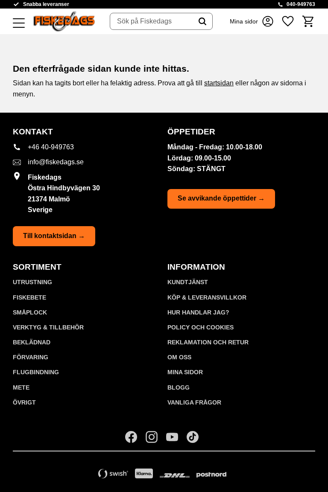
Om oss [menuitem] (179, 357)
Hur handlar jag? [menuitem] (198, 312)
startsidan (219, 83)
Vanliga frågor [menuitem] (194, 402)
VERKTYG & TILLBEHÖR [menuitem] (48, 327)
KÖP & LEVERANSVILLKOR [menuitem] (206, 297)
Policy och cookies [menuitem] (200, 327)
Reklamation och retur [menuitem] (208, 342)
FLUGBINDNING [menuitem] (36, 372)
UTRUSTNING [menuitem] (32, 282)
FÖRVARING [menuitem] (30, 357)
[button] (19, 23)
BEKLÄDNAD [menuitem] (31, 342)
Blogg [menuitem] (178, 387)
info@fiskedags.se (56, 162)
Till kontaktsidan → (54, 235)
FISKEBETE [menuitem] (29, 297)
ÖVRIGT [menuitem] (24, 402)
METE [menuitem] (21, 387)
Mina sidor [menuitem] (185, 372)
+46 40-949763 (51, 147)
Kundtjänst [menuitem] (187, 282)
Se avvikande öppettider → (221, 198)
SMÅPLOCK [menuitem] (30, 312)
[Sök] (202, 21)
